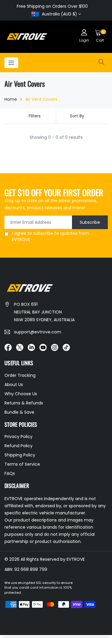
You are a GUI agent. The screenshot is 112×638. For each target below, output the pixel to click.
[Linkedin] (31, 347)
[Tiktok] (66, 347)
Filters (35, 116)
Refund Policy (18, 446)
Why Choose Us (20, 394)
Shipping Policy (19, 455)
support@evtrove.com (37, 332)
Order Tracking (20, 375)
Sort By (77, 116)
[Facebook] (8, 347)
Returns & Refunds (23, 403)
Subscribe (90, 222)
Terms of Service (22, 464)
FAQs (9, 473)
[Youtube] (43, 347)
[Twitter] (19, 347)
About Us (13, 384)
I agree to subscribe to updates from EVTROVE (50, 236)
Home (10, 99)
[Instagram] (54, 347)
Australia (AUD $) (59, 14)
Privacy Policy (18, 436)
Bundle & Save (19, 412)
